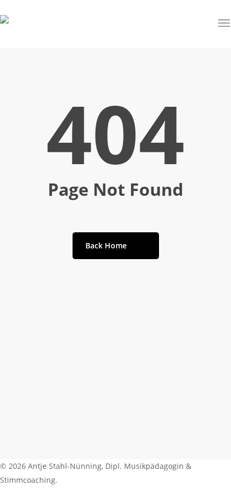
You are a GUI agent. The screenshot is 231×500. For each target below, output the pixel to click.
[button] (224, 23)
